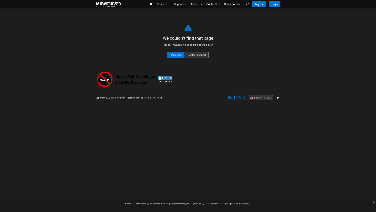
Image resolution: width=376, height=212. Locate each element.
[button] (277, 97)
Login (275, 4)
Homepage (176, 54)
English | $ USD (262, 97)
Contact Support (197, 54)
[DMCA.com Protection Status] (165, 78)
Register (259, 4)
